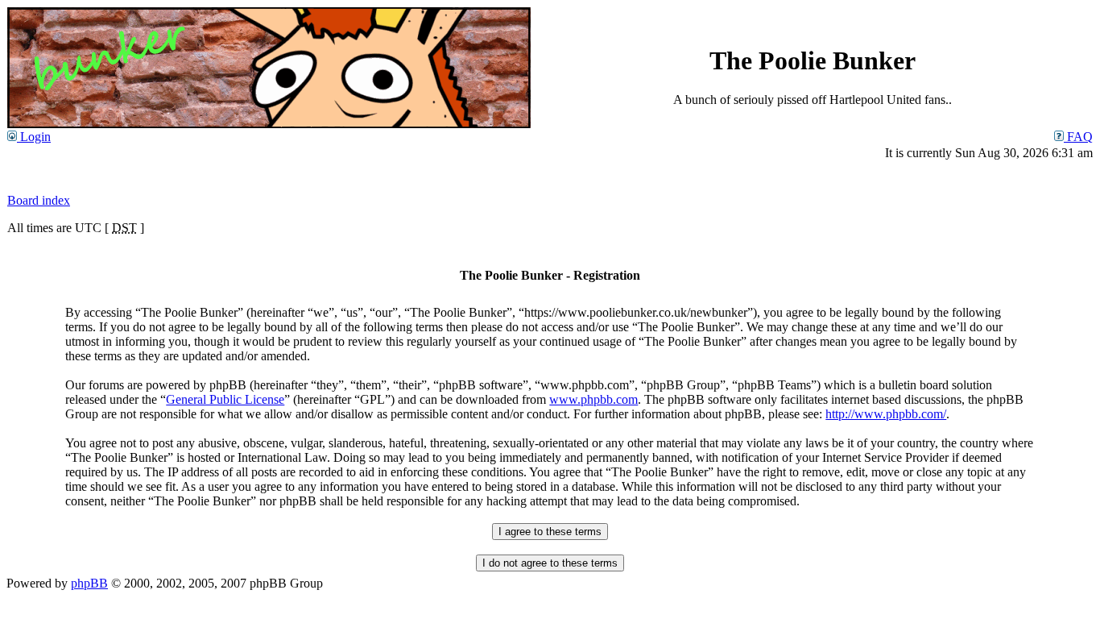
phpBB (89, 583)
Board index (38, 200)
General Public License (225, 399)
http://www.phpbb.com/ (885, 414)
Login (34, 136)
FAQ (1078, 136)
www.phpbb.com (593, 399)
